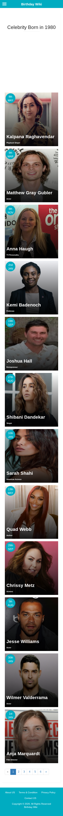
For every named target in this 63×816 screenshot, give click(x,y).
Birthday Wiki (31, 4)
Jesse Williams (22, 641)
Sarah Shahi (19, 473)
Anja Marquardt (23, 753)
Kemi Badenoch (23, 304)
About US (10, 792)
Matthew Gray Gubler (29, 192)
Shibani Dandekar (25, 417)
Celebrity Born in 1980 (31, 27)
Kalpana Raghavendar (30, 136)
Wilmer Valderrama (27, 697)
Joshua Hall (19, 361)
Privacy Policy (48, 792)
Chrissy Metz (20, 585)
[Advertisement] (31, 61)
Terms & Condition (28, 792)
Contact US (30, 798)
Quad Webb (19, 529)
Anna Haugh (19, 248)
